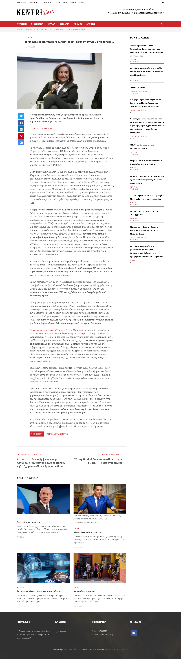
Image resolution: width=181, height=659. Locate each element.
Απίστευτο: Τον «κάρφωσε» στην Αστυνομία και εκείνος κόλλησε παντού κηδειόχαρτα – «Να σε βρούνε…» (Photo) (41, 463)
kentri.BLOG (74, 649)
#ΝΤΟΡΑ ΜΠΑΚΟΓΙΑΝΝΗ (58, 434)
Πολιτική (22, 24)
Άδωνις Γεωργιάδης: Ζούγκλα (88, 532)
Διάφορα (82, 2)
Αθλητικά (33, 2)
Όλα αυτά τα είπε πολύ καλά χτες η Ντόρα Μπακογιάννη (58, 330)
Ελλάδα (51, 24)
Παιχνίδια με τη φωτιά (28, 522)
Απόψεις (91, 24)
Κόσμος (78, 24)
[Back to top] (173, 651)
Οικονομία (37, 24)
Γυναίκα (73, 2)
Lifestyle (57, 2)
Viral (65, 2)
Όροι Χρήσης (60, 631)
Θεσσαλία (64, 24)
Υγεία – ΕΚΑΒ (22, 2)
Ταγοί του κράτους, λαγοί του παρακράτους (39, 591)
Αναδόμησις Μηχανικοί (116, 649)
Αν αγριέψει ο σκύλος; (84, 591)
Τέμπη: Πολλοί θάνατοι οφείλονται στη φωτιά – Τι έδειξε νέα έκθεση (98, 461)
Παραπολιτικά (45, 2)
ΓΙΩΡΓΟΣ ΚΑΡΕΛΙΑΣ (42, 128)
